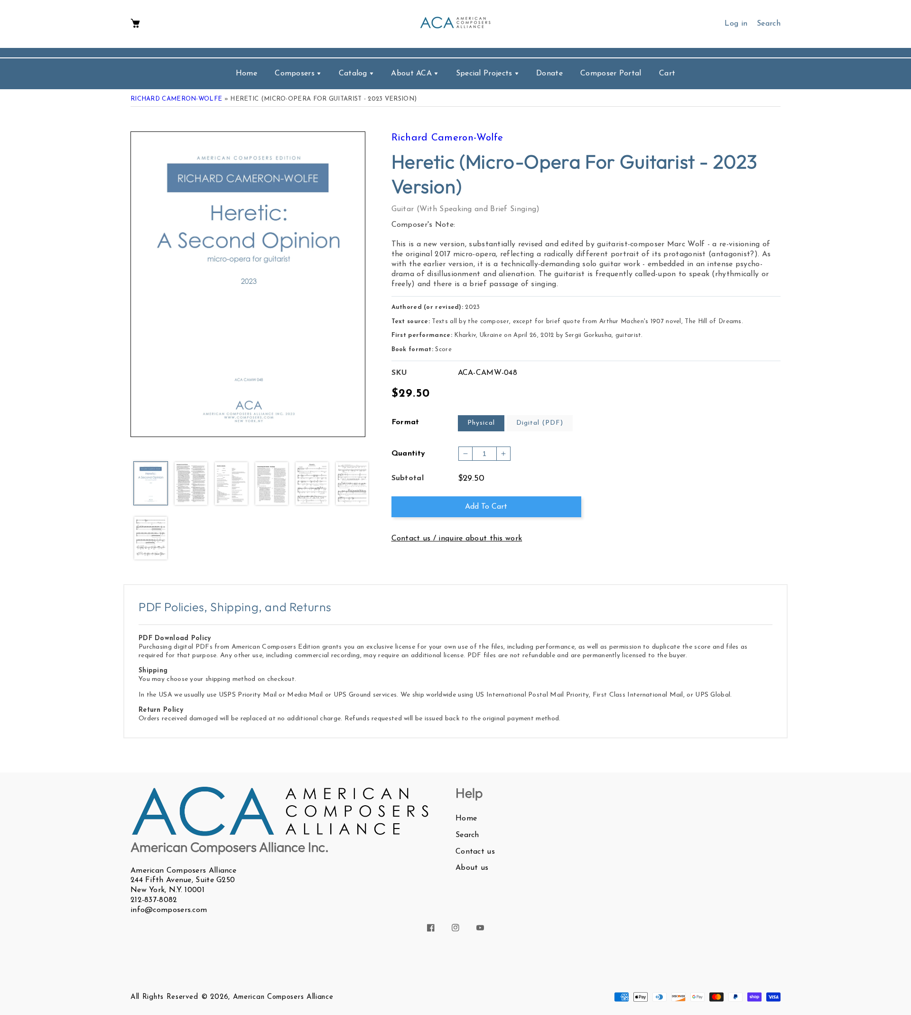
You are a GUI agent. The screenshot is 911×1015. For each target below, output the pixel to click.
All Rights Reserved (164, 997)
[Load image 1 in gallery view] (150, 484)
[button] (135, 24)
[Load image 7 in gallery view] (150, 538)
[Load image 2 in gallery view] (191, 484)
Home (466, 818)
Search (467, 835)
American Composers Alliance (283, 997)
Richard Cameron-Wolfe (176, 99)
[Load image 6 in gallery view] (352, 484)
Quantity (408, 453)
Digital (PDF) (539, 423)
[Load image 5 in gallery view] (312, 484)
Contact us (475, 852)
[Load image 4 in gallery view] (271, 484)
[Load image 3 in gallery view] (231, 484)
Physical (481, 423)
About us (472, 868)
